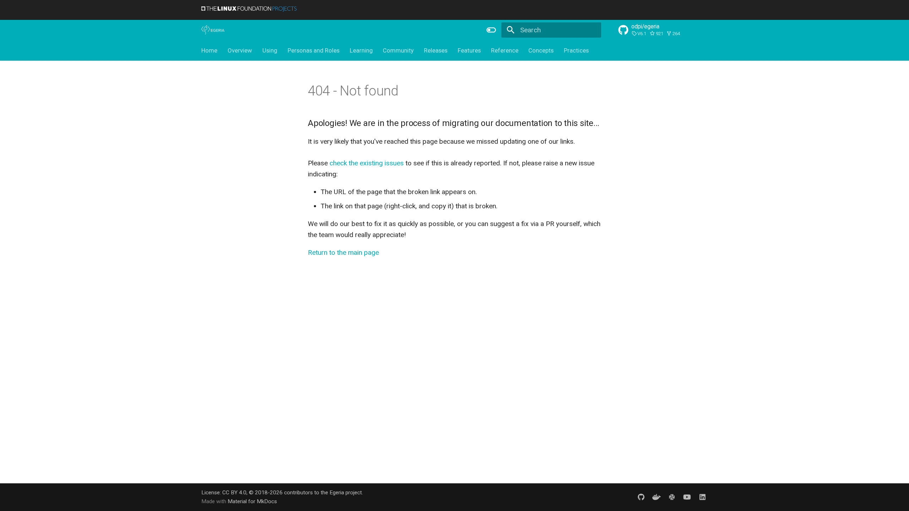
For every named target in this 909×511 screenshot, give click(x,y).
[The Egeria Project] (213, 30)
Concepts (541, 50)
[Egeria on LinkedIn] (702, 497)
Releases (435, 50)
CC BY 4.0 (234, 492)
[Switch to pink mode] (491, 29)
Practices (576, 50)
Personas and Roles (313, 50)
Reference (504, 50)
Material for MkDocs (252, 501)
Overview (240, 50)
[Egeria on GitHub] (641, 497)
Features (469, 50)
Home (209, 50)
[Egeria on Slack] (672, 497)
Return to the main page (343, 252)
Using (269, 50)
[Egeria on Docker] (656, 497)
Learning (360, 50)
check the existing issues (367, 163)
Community (398, 50)
